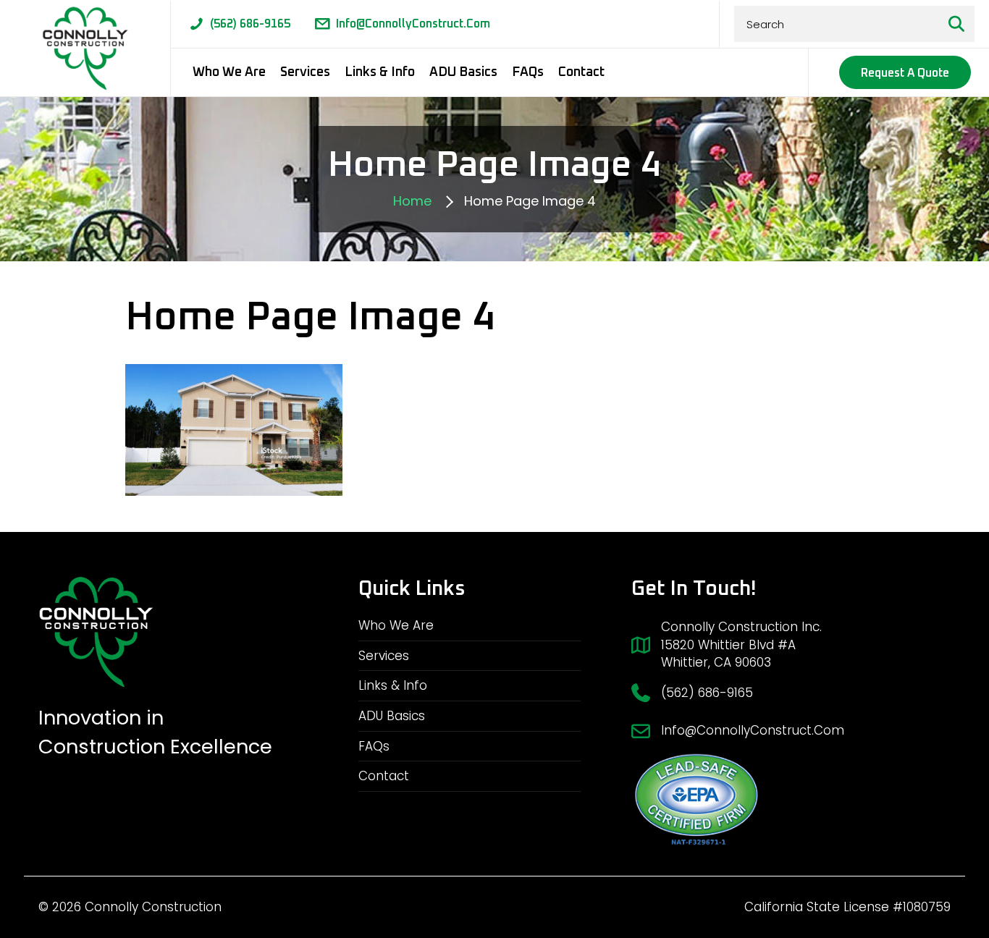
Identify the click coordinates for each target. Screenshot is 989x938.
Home (412, 201)
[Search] (956, 24)
